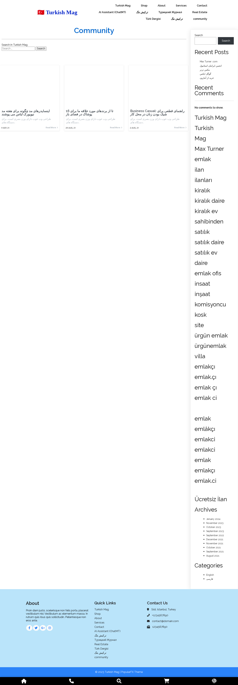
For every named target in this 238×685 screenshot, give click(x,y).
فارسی (209, 579)
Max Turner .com (208, 61)
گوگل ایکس (205, 74)
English (210, 575)
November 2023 (214, 523)
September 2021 (215, 551)
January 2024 (213, 519)
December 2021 (214, 539)
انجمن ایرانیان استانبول (211, 65)
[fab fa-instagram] (50, 628)
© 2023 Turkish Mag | (108, 672)
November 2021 (214, 543)
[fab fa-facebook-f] (29, 628)
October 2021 (213, 547)
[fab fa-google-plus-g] (43, 628)
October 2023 (213, 527)
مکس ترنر (205, 69)
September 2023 (215, 531)
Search (199, 35)
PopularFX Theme (132, 672)
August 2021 (212, 555)
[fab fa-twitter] (36, 628)
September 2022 (215, 535)
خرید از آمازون (207, 78)
